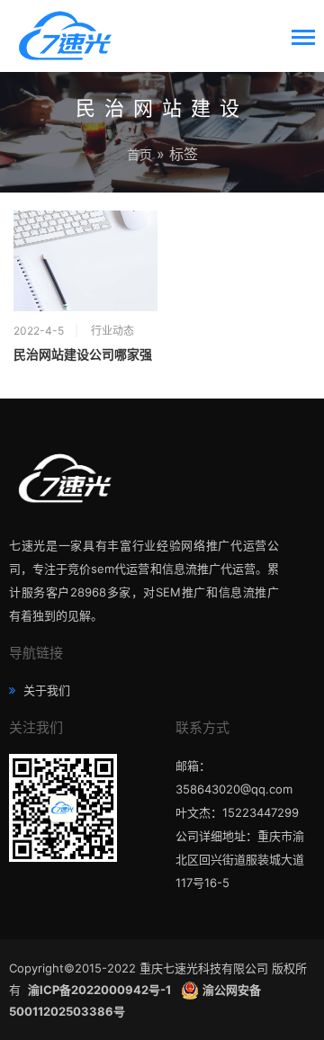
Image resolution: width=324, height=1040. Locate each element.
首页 (139, 154)
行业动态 (112, 330)
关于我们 (45, 690)
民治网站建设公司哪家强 (83, 354)
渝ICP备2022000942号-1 (101, 989)
